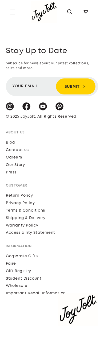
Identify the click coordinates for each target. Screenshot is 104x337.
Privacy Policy (20, 203)
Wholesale (16, 285)
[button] (13, 12)
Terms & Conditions (25, 210)
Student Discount (24, 278)
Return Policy (19, 195)
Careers (14, 157)
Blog (10, 142)
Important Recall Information (36, 293)
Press (11, 172)
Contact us (17, 150)
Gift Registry (18, 271)
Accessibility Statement (30, 232)
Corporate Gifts (22, 256)
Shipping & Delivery (25, 218)
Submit (72, 86)
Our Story (15, 164)
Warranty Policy (22, 225)
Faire (11, 263)
